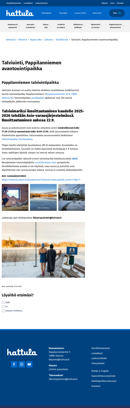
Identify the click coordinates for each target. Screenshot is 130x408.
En (6, 306)
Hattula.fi (11, 39)
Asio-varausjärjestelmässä (50, 115)
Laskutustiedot (41, 3)
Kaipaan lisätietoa (13, 310)
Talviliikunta (62, 39)
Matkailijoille (46, 13)
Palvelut (23, 39)
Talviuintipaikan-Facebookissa (17, 139)
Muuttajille (63, 13)
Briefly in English (100, 371)
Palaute (105, 3)
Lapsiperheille (80, 13)
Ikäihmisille (97, 13)
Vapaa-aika (36, 39)
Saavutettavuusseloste (103, 376)
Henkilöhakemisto (14, 3)
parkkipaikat (38, 98)
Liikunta (48, 39)
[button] (13, 26)
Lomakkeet (28, 3)
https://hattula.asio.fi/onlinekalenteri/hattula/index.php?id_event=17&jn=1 (41, 180)
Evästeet (95, 386)
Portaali (120, 3)
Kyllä (7, 302)
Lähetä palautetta (58, 369)
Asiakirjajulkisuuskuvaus (103, 381)
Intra (112, 3)
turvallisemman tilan (45, 162)
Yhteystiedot (97, 363)
